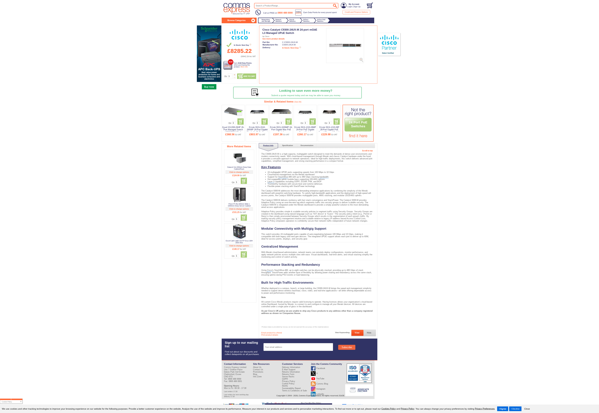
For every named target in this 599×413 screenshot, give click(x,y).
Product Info (268, 145)
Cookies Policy (388, 408)
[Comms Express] (237, 14)
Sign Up (357, 7)
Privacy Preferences (485, 408)
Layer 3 (271, 181)
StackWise (283, 177)
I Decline (515, 409)
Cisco (269, 270)
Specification (287, 145)
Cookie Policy (288, 383)
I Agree (502, 409)
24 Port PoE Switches (358, 124)
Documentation (307, 145)
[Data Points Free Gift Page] (316, 15)
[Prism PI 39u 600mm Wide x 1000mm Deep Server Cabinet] (239, 195)
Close (527, 409)
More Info (244, 67)
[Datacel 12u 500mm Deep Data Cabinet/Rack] (239, 158)
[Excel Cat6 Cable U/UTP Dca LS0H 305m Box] (239, 231)
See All (298, 102)
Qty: (225, 76)
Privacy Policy (407, 408)
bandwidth (324, 177)
